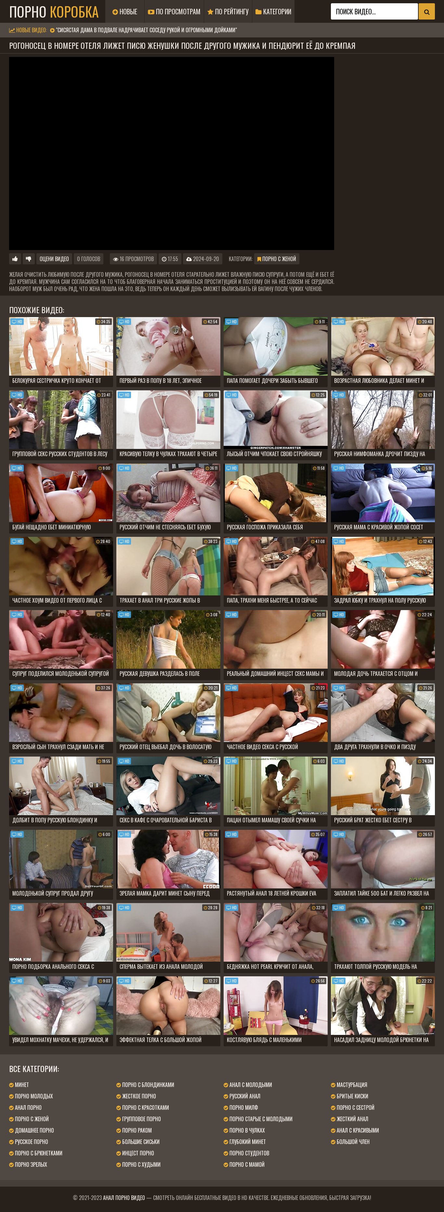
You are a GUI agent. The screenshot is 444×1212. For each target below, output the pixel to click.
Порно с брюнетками (38, 1153)
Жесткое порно (138, 1096)
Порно (54, 11)
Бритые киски (351, 1096)
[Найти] (427, 11)
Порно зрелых (30, 1164)
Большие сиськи (140, 1142)
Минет (21, 1085)
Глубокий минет (247, 1142)
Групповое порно (141, 1119)
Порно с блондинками (147, 1085)
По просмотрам (177, 11)
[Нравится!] (15, 258)
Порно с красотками (145, 1107)
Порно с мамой (246, 1164)
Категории (276, 11)
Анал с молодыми (250, 1085)
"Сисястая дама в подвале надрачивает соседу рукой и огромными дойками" (146, 30)
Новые (127, 11)
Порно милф (243, 1107)
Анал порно (28, 1107)
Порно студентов (248, 1153)
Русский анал (244, 1096)
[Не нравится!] (29, 258)
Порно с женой (278, 259)
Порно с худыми (141, 1164)
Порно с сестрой (354, 1107)
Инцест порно (137, 1153)
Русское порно (31, 1142)
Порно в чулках (246, 1130)
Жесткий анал (351, 1119)
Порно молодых (33, 1096)
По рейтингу (231, 11)
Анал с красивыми (357, 1130)
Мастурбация (351, 1085)
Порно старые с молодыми (260, 1119)
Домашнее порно (34, 1130)
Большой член (352, 1142)
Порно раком (136, 1130)
